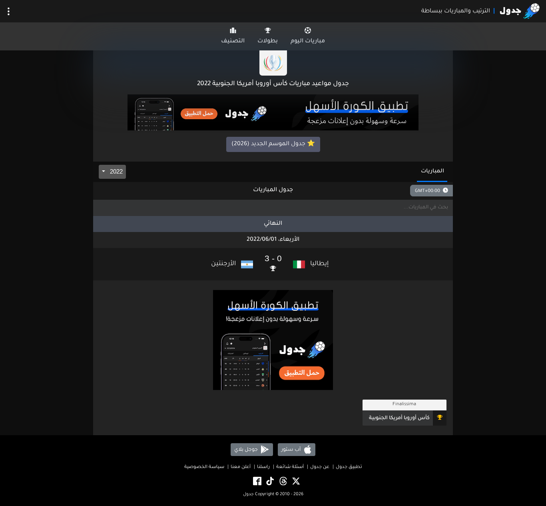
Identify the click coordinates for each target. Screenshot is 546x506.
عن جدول (319, 467)
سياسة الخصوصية (204, 467)
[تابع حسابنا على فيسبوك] (256, 481)
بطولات (267, 41)
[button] (273, 264)
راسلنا (263, 467)
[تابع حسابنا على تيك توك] (269, 481)
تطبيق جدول (349, 467)
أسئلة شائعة (290, 467)
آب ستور (291, 449)
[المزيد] (9, 11)
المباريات (432, 171)
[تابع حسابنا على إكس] (295, 481)
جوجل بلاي (246, 449)
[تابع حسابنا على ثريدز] (282, 481)
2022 (115, 171)
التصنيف (233, 41)
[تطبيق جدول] (273, 113)
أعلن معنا (241, 467)
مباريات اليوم (308, 41)
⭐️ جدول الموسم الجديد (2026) (273, 144)
